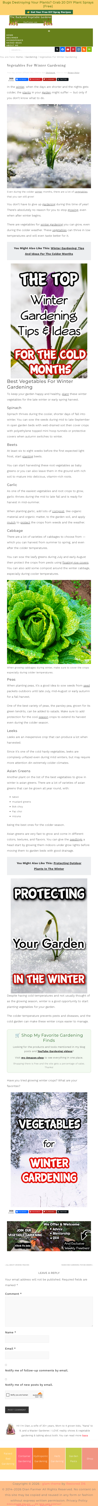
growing (73, 209)
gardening (48, 204)
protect (25, 522)
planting (27, 456)
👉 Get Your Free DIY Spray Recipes (49, 12)
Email (10, 1348)
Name (10, 1332)
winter (20, 86)
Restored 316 (75, 1483)
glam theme (51, 1483)
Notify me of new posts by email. (29, 1384)
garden (46, 92)
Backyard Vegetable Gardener (30, 20)
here (85, 1435)
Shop (90, 1458)
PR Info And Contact (48, 1504)
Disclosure (50, 73)
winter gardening (52, 224)
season (43, 717)
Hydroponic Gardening (41, 1459)
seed (86, 685)
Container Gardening (24, 1459)
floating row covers (75, 562)
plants (26, 92)
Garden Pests (73, 1459)
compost (58, 511)
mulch (11, 522)
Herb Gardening (57, 1459)
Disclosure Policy (18, 1504)
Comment (13, 1293)
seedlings (76, 839)
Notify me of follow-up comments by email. (36, 1370)
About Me (46, 1505)
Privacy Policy (73, 73)
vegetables (81, 191)
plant (65, 394)
